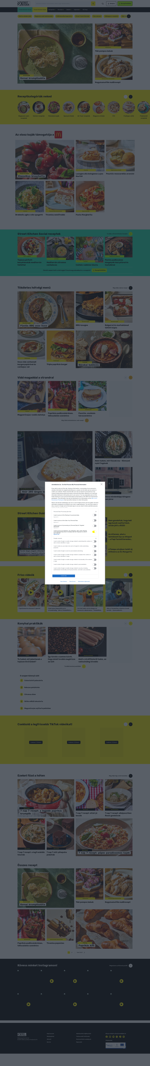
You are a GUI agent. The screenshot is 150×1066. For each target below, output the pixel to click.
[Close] (102, 484)
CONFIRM (64, 575)
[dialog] (75, 533)
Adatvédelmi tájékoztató (84, 581)
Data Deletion (63, 581)
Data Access (72, 581)
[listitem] (75, 511)
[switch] (94, 515)
